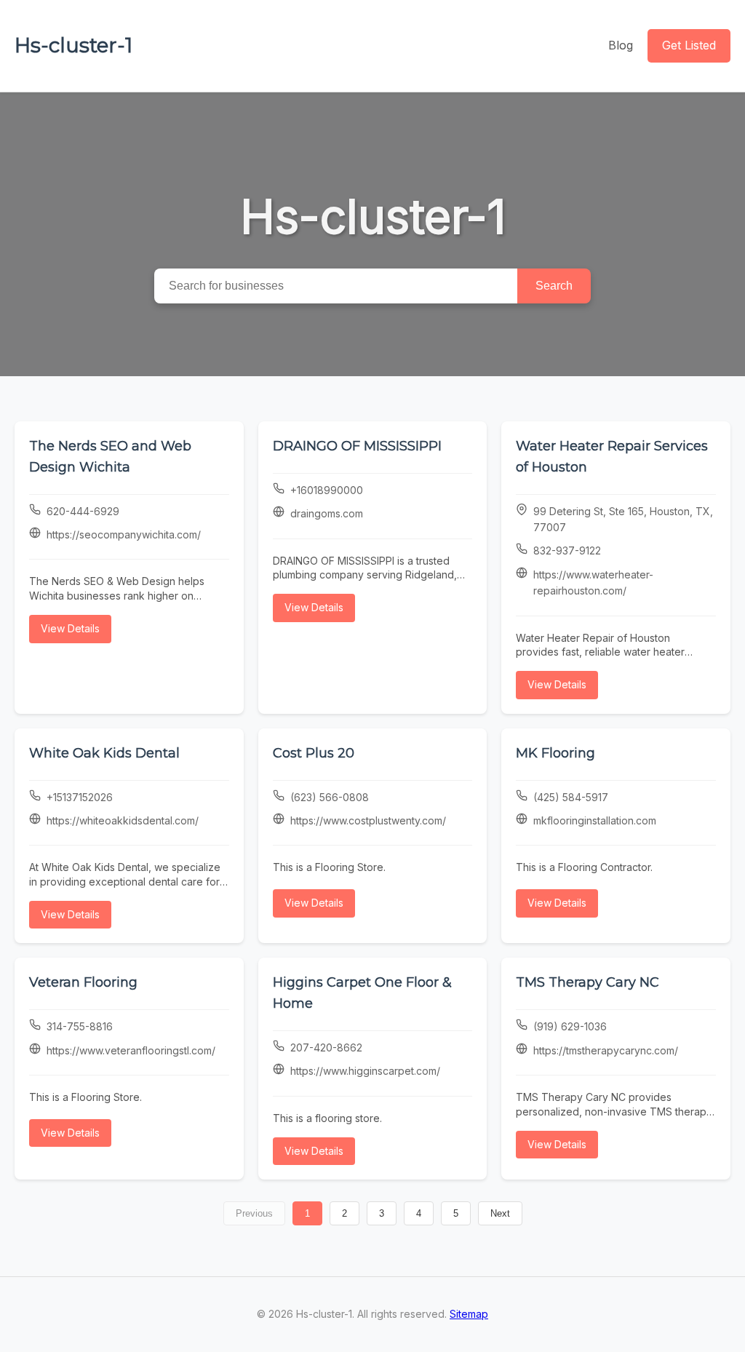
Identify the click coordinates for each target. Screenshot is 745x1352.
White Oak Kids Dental (104, 753)
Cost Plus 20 (313, 753)
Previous (254, 1213)
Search (554, 285)
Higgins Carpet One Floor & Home (362, 992)
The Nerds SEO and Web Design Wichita (110, 456)
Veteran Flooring (83, 982)
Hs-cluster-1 (73, 45)
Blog (620, 45)
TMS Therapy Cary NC (587, 982)
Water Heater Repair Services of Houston (612, 456)
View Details (70, 628)
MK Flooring (555, 753)
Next (500, 1213)
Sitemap (469, 1314)
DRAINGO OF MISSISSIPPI (357, 446)
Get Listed (689, 45)
